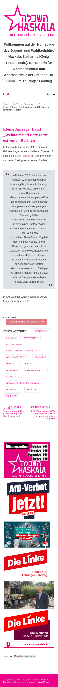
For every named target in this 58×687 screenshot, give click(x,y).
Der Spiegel (41, 357)
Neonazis (31, 390)
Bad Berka (11, 338)
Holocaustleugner (34, 370)
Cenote (6, 682)
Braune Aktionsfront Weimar (21, 351)
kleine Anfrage (22, 156)
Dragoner (11, 364)
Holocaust (12, 370)
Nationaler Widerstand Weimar (22, 383)
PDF (29, 301)
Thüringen (11, 396)
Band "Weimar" (31, 338)
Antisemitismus (40, 331)
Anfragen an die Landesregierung (27, 322)
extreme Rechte (32, 364)
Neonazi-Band (13, 390)
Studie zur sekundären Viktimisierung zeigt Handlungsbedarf (14, 411)
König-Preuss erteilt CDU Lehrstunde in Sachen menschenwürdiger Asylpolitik (42, 413)
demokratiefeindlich (17, 357)
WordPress (43, 682)
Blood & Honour (14, 344)
